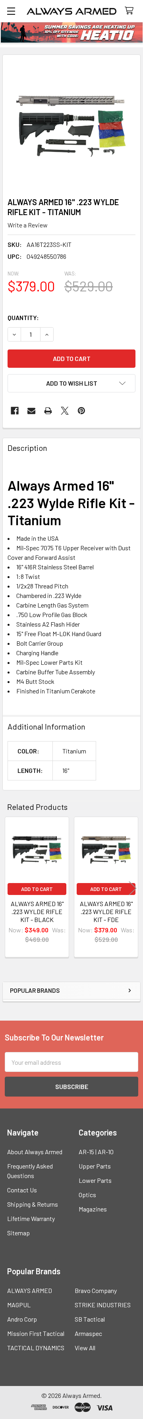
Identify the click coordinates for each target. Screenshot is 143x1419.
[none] (71, 124)
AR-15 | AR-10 (96, 1151)
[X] (65, 411)
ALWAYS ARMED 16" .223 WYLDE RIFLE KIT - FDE (106, 911)
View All (85, 1347)
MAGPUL (19, 1304)
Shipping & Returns (32, 1204)
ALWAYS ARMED (29, 1290)
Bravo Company (96, 1290)
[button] (71, 383)
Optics (87, 1194)
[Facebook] (15, 411)
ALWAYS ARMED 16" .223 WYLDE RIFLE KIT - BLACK (37, 911)
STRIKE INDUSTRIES (103, 1304)
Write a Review (28, 225)
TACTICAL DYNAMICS (35, 1347)
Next (133, 888)
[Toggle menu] (11, 11)
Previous (10, 888)
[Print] (48, 411)
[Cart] (131, 11)
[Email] (31, 411)
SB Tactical (90, 1319)
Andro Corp (22, 1319)
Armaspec (88, 1333)
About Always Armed (34, 1151)
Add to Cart (37, 889)
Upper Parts (95, 1166)
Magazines (93, 1209)
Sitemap (18, 1233)
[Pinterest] (81, 411)
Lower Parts (95, 1180)
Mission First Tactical (35, 1333)
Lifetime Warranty (31, 1218)
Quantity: (23, 317)
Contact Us (22, 1190)
